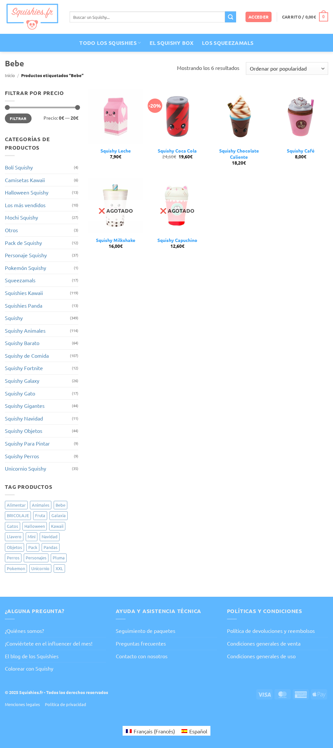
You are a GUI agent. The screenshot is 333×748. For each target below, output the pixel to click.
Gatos (12, 526)
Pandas (51, 547)
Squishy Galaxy (22, 380)
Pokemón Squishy (25, 267)
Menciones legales (22, 704)
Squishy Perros (22, 456)
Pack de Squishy (23, 242)
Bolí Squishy (19, 167)
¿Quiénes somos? (24, 630)
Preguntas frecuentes (141, 643)
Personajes (36, 557)
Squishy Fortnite (24, 368)
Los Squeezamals (228, 42)
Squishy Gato (20, 393)
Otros (11, 230)
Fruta (40, 515)
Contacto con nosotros (141, 656)
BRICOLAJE (18, 515)
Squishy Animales (25, 330)
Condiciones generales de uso (261, 656)
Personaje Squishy (26, 255)
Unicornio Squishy (25, 468)
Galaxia (58, 515)
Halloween (34, 526)
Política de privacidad (65, 704)
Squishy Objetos (23, 430)
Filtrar (18, 118)
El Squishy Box (171, 42)
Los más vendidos (25, 205)
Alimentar (16, 505)
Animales (40, 505)
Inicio (10, 75)
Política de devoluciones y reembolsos (271, 630)
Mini (31, 536)
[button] (259, 17)
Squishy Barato (22, 343)
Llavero (14, 536)
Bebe (60, 505)
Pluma (59, 557)
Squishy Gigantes (25, 405)
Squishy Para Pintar (27, 443)
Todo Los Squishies (108, 42)
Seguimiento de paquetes (145, 630)
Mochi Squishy (21, 217)
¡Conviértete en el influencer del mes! (48, 643)
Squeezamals (20, 280)
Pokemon (16, 568)
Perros (13, 557)
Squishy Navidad (24, 418)
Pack (32, 547)
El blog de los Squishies (32, 656)
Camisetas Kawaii (25, 180)
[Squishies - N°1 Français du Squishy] (32, 16)
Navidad (50, 536)
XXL (59, 568)
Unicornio (40, 568)
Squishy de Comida (27, 355)
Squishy (14, 317)
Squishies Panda (23, 305)
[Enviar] (230, 16)
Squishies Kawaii (24, 292)
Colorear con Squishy (29, 668)
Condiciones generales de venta (263, 643)
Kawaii (57, 526)
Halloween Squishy (26, 192)
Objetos (14, 547)
